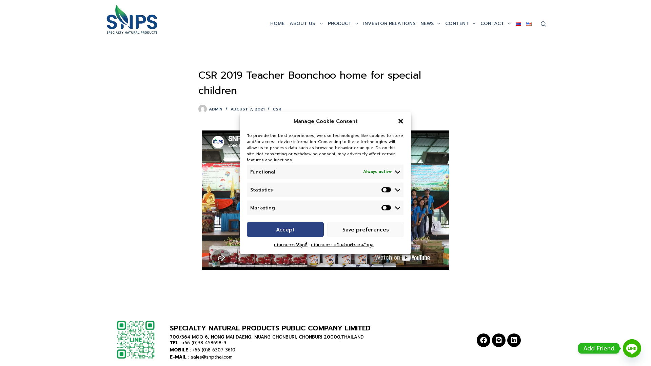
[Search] (543, 23)
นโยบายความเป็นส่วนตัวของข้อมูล (342, 245)
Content (457, 23)
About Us (303, 23)
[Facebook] (483, 340)
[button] (400, 121)
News (427, 23)
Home (277, 23)
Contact (492, 23)
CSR (277, 109)
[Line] (499, 340)
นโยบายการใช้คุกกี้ (291, 245)
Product (340, 23)
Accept (285, 229)
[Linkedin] (514, 340)
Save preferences (365, 229)
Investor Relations (389, 23)
